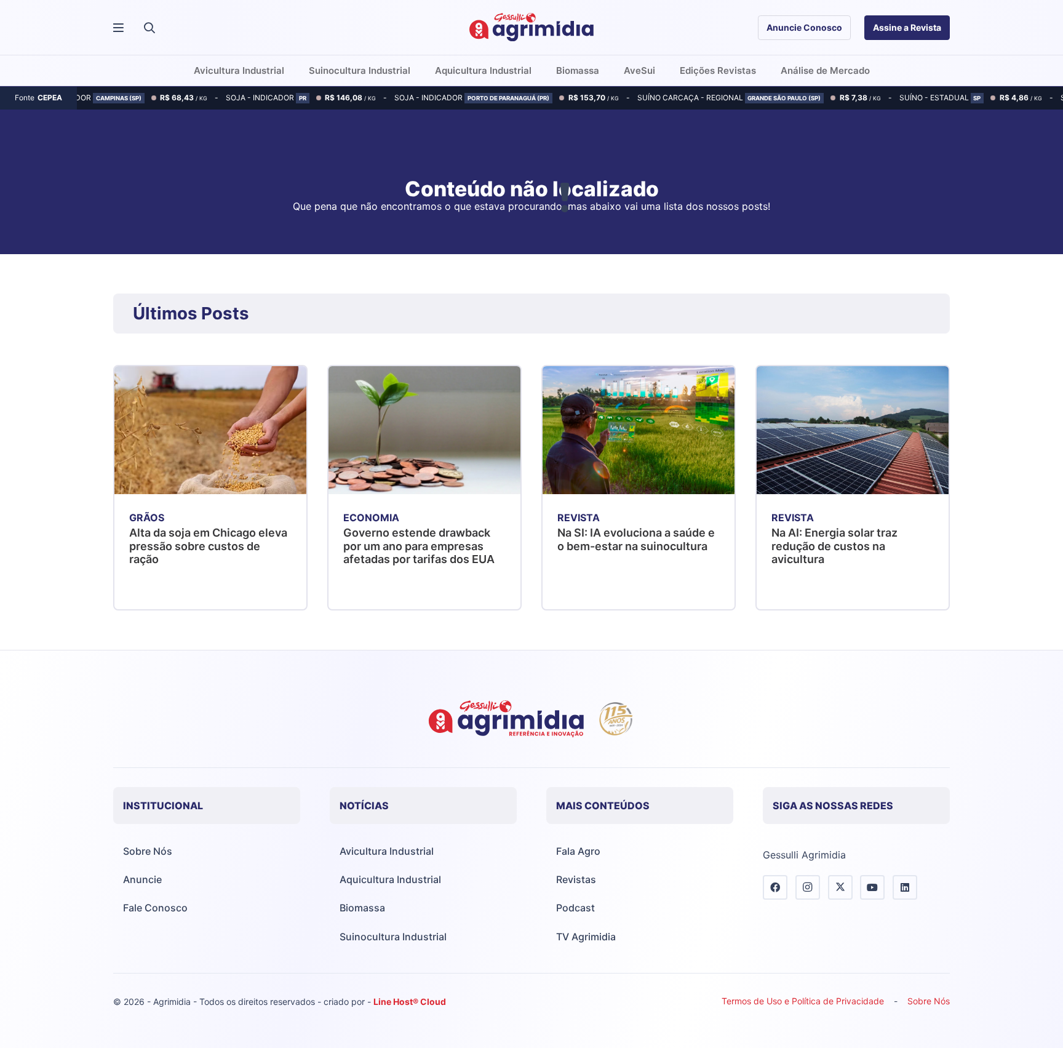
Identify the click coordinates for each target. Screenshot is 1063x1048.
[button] (149, 27)
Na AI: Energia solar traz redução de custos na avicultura (834, 546)
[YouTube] (872, 887)
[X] (840, 887)
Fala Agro (578, 851)
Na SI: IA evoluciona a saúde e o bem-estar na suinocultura (636, 539)
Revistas (576, 879)
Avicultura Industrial (387, 851)
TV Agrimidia (586, 936)
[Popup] (118, 28)
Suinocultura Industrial (393, 936)
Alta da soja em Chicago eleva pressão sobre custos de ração (208, 546)
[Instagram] (807, 887)
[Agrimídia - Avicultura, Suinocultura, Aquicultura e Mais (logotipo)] (531, 27)
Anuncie (142, 879)
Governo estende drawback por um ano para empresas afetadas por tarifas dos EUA (419, 546)
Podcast (575, 908)
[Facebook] (775, 887)
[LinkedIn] (905, 887)
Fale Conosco (155, 908)
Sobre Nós (147, 851)
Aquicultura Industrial (390, 879)
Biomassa (362, 908)
